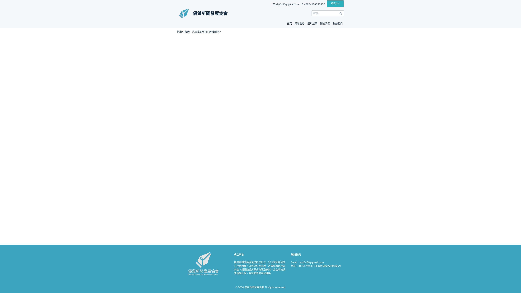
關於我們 (325, 23)
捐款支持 (335, 4)
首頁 (289, 23)
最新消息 (299, 23)
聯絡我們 (338, 23)
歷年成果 (312, 23)
